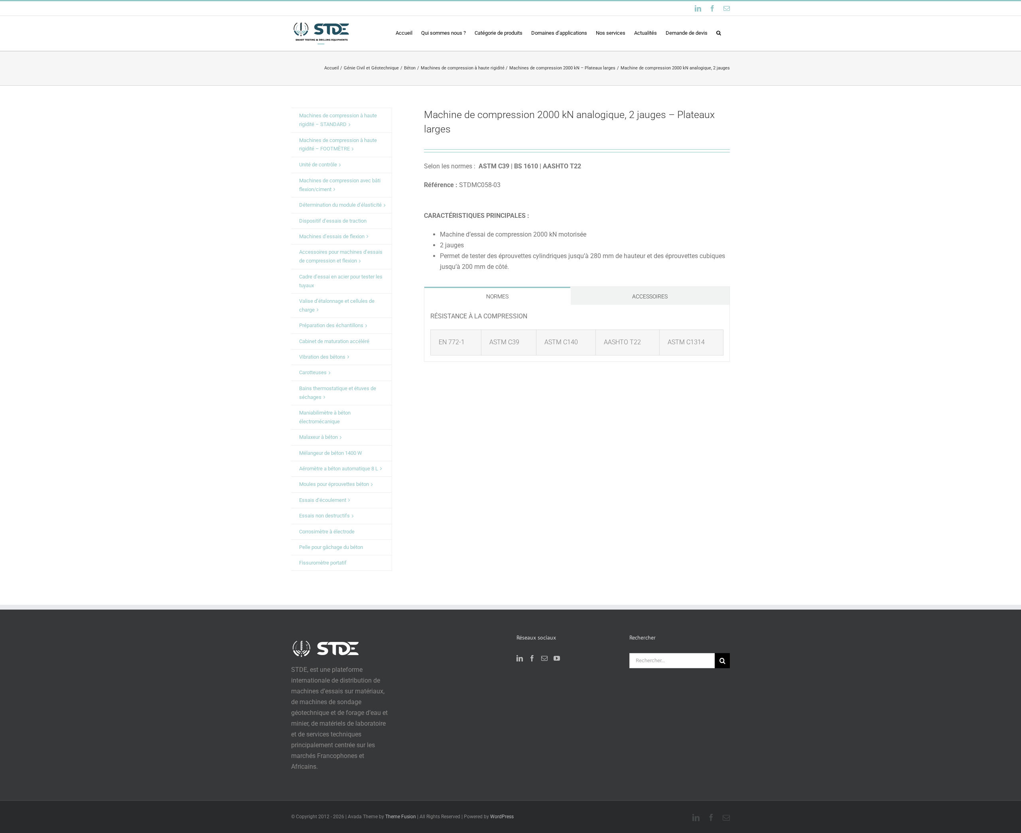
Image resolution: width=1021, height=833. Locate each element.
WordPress (502, 816)
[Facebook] (532, 658)
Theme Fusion (400, 816)
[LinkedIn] (519, 658)
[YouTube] (557, 658)
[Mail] (544, 658)
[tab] (497, 296)
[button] (718, 32)
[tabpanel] (577, 333)
